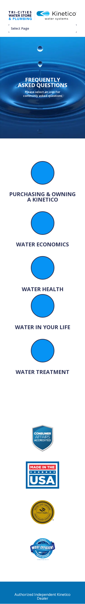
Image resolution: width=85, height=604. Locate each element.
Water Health (42, 289)
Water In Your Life (42, 327)
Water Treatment (42, 372)
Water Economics (42, 244)
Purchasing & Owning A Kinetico (42, 196)
